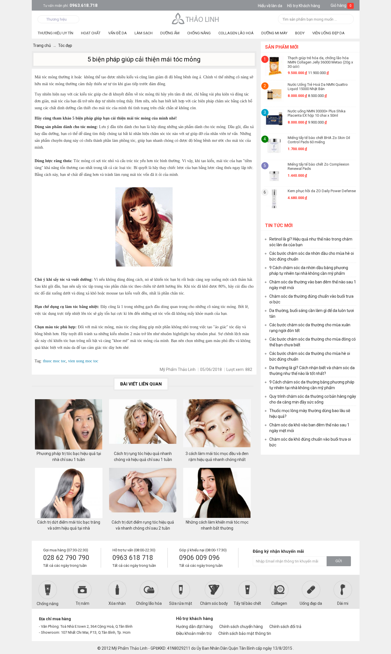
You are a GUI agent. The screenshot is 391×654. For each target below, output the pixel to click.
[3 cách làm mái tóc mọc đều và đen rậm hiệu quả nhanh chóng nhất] (217, 425)
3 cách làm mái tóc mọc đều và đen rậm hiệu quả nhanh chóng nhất (216, 456)
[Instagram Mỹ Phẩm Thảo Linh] (344, 621)
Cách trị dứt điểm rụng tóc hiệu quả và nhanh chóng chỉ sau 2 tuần (143, 525)
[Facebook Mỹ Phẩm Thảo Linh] (325, 621)
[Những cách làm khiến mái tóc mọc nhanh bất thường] (217, 493)
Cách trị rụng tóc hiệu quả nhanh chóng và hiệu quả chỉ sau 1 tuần (143, 456)
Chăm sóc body (214, 603)
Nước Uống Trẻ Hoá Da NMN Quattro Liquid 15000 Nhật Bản (318, 86)
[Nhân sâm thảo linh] (195, 18)
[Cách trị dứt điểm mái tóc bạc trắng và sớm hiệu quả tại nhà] (68, 493)
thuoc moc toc (54, 361)
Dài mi (342, 603)
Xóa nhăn (117, 603)
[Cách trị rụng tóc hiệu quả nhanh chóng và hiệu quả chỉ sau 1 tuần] (143, 425)
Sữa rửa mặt (180, 603)
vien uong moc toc (82, 361)
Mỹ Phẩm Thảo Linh (129, 648)
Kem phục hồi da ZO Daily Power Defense (322, 191)
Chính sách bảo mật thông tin (244, 633)
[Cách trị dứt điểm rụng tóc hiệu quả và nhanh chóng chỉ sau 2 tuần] (143, 493)
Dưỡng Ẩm (169, 33)
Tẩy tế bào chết (247, 603)
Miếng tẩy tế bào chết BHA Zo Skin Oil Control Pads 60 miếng (319, 140)
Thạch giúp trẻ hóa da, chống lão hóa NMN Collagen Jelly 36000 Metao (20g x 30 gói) (320, 62)
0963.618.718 (70, 5)
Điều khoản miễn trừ (194, 633)
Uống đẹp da (311, 603)
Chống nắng (47, 603)
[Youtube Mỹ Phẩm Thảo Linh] (335, 621)
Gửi (338, 561)
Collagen (279, 603)
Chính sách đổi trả (285, 626)
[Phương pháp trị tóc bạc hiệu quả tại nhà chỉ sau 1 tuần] (68, 425)
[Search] (347, 20)
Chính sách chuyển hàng (241, 626)
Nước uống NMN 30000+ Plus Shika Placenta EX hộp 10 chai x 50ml (316, 113)
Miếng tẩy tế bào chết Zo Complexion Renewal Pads (318, 166)
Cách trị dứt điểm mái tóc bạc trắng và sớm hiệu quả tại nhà (68, 525)
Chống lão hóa (149, 603)
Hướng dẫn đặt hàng (194, 626)
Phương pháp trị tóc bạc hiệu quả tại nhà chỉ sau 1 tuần (69, 456)
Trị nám (82, 603)
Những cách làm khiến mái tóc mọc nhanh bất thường (217, 525)
